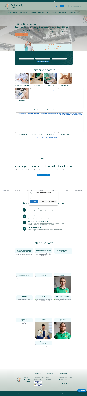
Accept (34, 201)
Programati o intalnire (34, 210)
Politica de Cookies (39, 203)
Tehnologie (45, 12)
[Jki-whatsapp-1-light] (66, 385)
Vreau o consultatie (21, 36)
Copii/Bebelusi (23, 12)
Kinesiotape (65, 111)
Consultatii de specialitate (22, 87)
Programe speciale (65, 136)
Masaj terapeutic (65, 87)
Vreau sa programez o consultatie (43, 63)
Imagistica (22, 102)
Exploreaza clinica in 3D (43, 176)
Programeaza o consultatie (75, 6)
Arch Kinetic (17, 5)
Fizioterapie (51, 87)
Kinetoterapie (36, 87)
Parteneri (70, 12)
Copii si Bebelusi (36, 111)
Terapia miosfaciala (22, 136)
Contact (76, 12)
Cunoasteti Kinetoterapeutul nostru (38, 223)
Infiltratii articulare (50, 111)
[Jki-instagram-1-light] (64, 385)
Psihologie (33, 12)
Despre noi (53, 12)
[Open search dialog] (56, 6)
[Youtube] (68, 385)
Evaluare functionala (36, 136)
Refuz (43, 201)
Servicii (15, 12)
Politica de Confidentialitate (46, 203)
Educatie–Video (62, 12)
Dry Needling (50, 136)
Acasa (10, 12)
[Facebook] (62, 385)
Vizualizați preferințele (52, 201)
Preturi (39, 12)
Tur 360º (61, 6)
